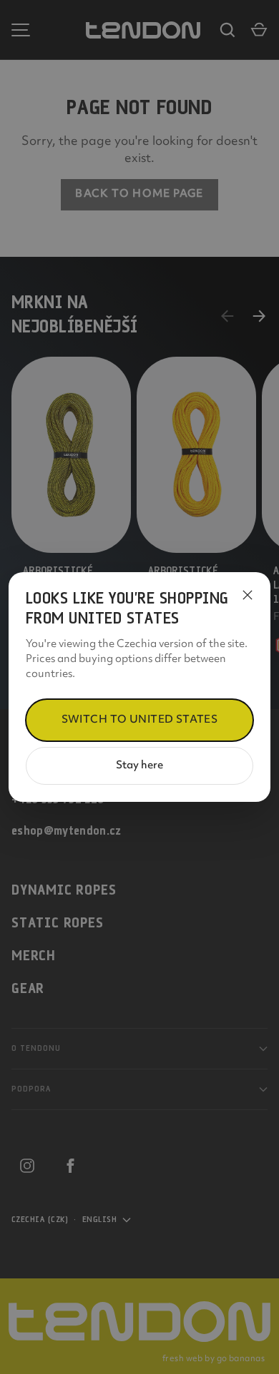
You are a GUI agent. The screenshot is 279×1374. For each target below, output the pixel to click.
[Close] (247, 595)
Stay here (139, 766)
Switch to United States (140, 720)
